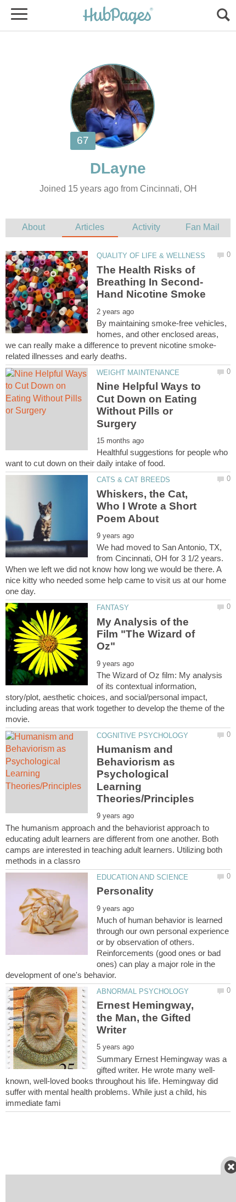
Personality (125, 891)
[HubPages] (118, 16)
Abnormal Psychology (143, 991)
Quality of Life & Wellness (151, 255)
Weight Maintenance (138, 372)
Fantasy (113, 607)
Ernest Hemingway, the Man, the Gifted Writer (145, 1017)
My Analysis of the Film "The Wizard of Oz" (146, 634)
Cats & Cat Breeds (133, 480)
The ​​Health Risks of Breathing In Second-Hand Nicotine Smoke (151, 282)
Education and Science (142, 877)
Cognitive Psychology (142, 735)
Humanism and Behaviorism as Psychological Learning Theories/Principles (145, 773)
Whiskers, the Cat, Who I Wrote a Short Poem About (146, 506)
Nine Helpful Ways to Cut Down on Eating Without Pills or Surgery (149, 405)
